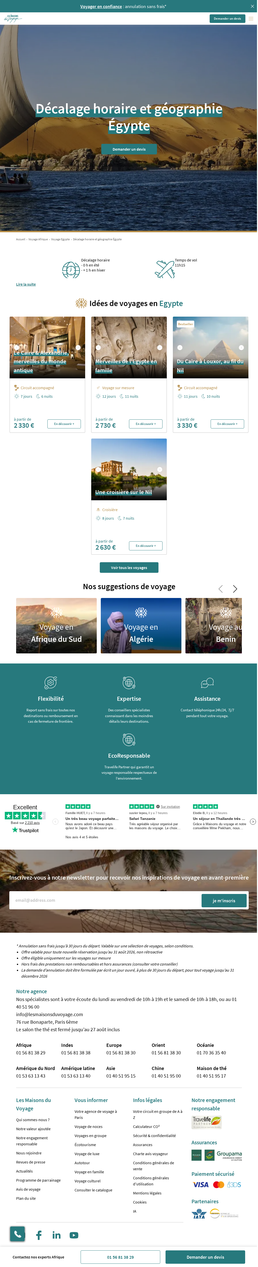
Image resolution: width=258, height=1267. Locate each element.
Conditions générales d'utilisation (151, 1180)
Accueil (20, 239)
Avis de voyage (28, 1189)
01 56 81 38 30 (121, 1052)
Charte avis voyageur (150, 1153)
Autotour (82, 1162)
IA (134, 1211)
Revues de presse (30, 1161)
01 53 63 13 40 (75, 1076)
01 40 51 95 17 (211, 1076)
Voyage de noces (89, 1126)
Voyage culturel (88, 1180)
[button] (13, 19)
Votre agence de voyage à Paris (96, 1114)
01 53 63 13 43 (30, 1076)
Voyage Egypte (60, 239)
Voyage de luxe (87, 1153)
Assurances (142, 1144)
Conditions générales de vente (153, 1165)
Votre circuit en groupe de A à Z (157, 1114)
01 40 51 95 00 (166, 1076)
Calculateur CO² (146, 1126)
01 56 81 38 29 (120, 1257)
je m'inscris (224, 901)
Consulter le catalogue (93, 1189)
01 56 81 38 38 (75, 1052)
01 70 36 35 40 (211, 1052)
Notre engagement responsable (32, 1140)
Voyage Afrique (38, 239)
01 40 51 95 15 (121, 1076)
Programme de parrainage (38, 1180)
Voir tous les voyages (129, 567)
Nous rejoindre (29, 1152)
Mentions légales (147, 1192)
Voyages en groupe (91, 1135)
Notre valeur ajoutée (33, 1128)
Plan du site (26, 1198)
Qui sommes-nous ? (33, 1119)
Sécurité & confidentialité (154, 1135)
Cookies (140, 1202)
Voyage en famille (89, 1171)
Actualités (24, 1171)
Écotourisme (85, 1144)
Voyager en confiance (101, 6)
